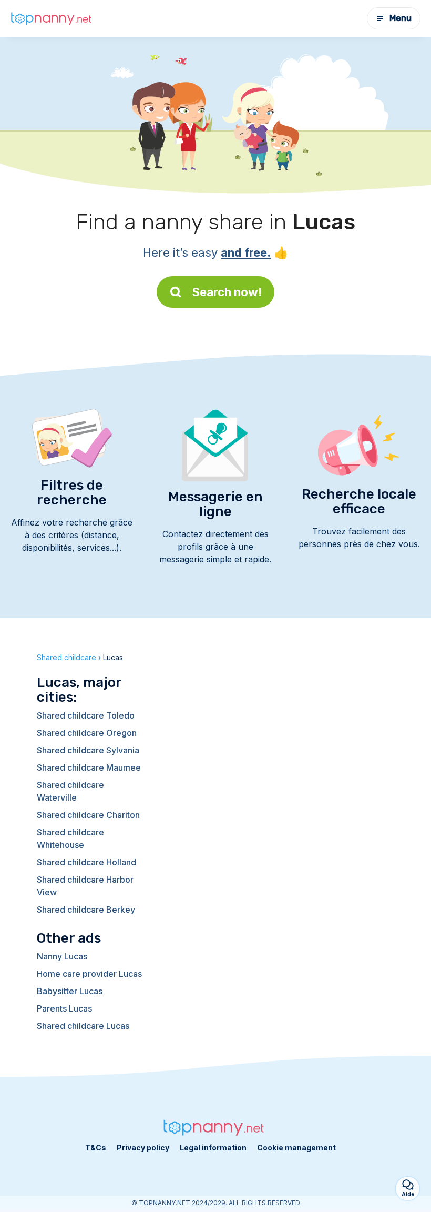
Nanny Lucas (62, 956)
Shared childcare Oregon (87, 733)
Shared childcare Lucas (83, 1026)
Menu (400, 18)
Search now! (227, 292)
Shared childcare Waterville (70, 791)
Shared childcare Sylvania (88, 750)
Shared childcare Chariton (88, 815)
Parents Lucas (64, 1008)
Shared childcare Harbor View (85, 885)
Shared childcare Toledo (86, 715)
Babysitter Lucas (69, 991)
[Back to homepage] (53, 19)
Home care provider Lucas (89, 973)
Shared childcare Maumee (89, 767)
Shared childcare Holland (86, 862)
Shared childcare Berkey (86, 909)
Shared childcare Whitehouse (70, 838)
